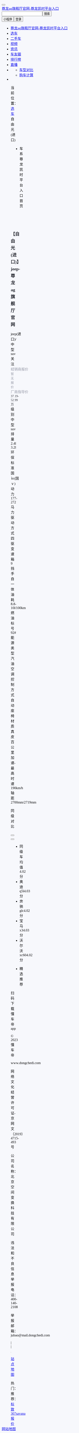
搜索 (47, 13)
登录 (18, 19)
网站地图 (9, 1429)
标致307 (13, 1408)
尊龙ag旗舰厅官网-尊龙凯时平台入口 (30, 8)
